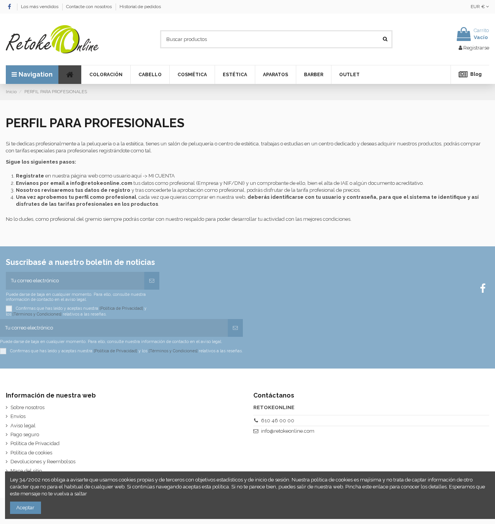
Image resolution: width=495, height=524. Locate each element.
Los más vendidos (40, 6)
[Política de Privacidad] (121, 308)
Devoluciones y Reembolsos (42, 461)
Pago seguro (24, 434)
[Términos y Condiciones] (36, 314)
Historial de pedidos (140, 6)
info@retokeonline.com (101, 183)
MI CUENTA (161, 176)
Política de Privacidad (35, 443)
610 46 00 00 (277, 420)
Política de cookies (31, 453)
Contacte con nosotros (89, 6)
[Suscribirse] (151, 281)
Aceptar (25, 507)
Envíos (18, 416)
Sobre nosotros (27, 407)
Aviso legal (23, 425)
